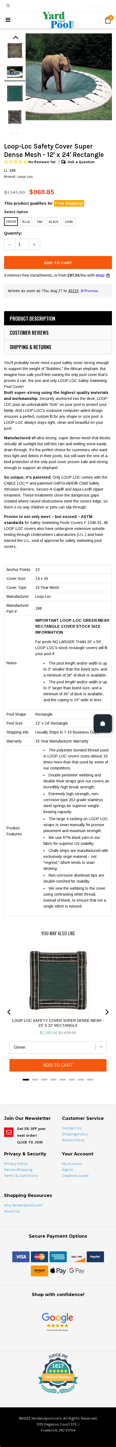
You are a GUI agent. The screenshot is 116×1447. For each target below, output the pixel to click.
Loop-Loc (25, 176)
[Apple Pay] (58, 1270)
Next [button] (15, 39)
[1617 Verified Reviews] (58, 1395)
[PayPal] (95, 1256)
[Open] (103, 723)
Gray (69, 221)
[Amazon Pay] (39, 1270)
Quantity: (13, 233)
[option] (69, 76)
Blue (26, 221)
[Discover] (77, 1256)
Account (95, 6)
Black (54, 221)
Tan (39, 221)
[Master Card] (39, 1256)
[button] (16, 162)
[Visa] (21, 1256)
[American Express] (58, 1256)
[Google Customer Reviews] (57, 1321)
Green (11, 221)
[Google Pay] (77, 1270)
